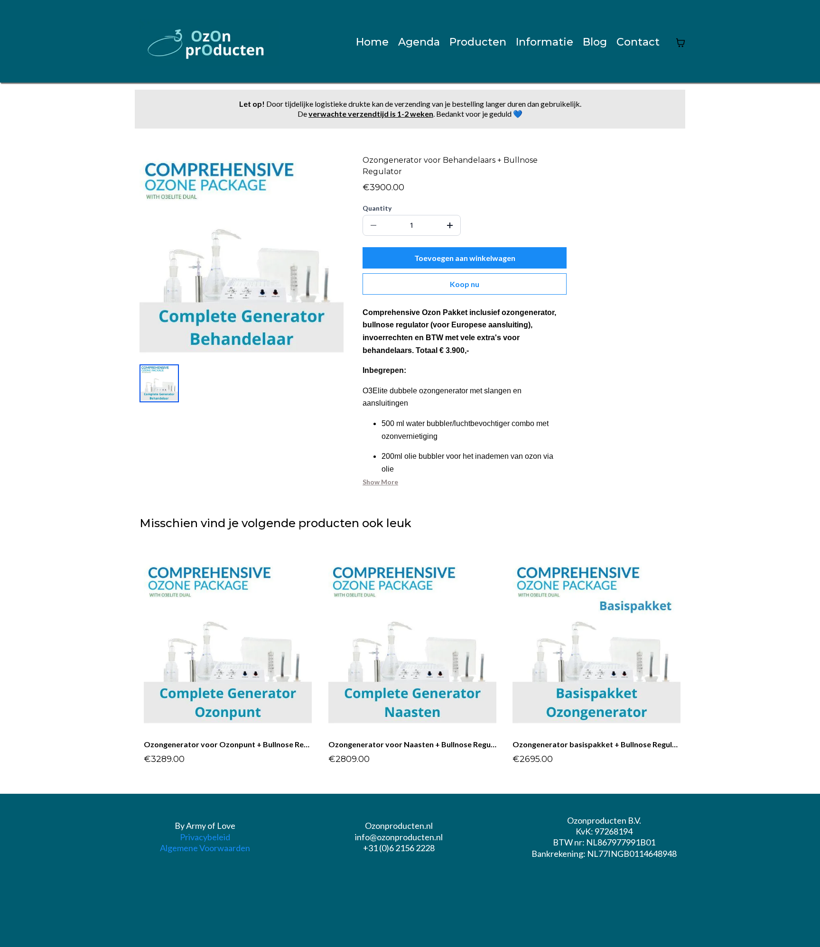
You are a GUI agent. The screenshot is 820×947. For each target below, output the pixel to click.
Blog (595, 42)
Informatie (544, 42)
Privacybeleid (205, 837)
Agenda (419, 42)
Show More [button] (380, 482)
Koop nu (464, 283)
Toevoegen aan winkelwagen (464, 257)
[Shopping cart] (680, 42)
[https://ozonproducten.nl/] (209, 42)
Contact (638, 42)
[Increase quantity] (450, 225)
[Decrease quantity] (373, 225)
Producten (477, 42)
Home (372, 42)
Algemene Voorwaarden (205, 848)
